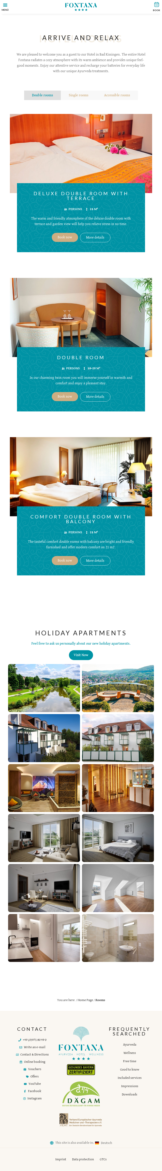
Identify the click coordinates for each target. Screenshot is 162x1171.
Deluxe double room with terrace (81, 195)
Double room (81, 357)
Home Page (85, 1000)
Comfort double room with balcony (81, 519)
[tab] (42, 95)
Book (156, 10)
